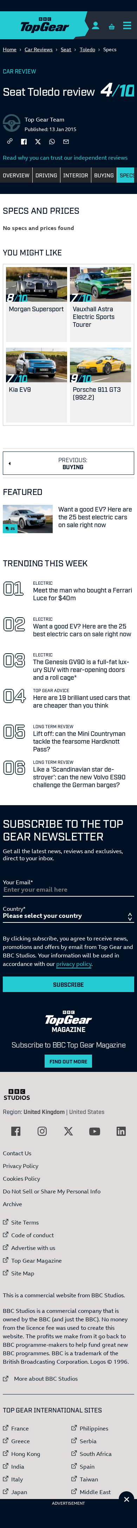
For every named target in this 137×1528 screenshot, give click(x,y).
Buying (104, 175)
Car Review (19, 71)
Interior (75, 175)
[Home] (58, 25)
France (20, 1428)
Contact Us (17, 1153)
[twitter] (38, 141)
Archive (12, 1204)
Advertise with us (33, 1247)
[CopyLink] (10, 141)
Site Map (22, 1273)
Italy (17, 1479)
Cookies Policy (21, 1178)
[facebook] (24, 141)
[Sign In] (95, 25)
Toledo (87, 49)
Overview (16, 175)
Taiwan (89, 1479)
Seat (66, 49)
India (17, 1466)
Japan (19, 1491)
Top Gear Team (44, 119)
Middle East (95, 1491)
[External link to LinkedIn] (121, 1131)
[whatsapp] (52, 141)
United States (86, 1111)
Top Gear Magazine (36, 1260)
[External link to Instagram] (42, 1131)
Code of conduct (32, 1235)
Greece (20, 1441)
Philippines (94, 1428)
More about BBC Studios (40, 1378)
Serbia (88, 1441)
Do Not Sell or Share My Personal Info (51, 1191)
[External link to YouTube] (95, 1131)
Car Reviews (39, 49)
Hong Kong (25, 1453)
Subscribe (68, 984)
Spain (87, 1466)
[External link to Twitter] (68, 1131)
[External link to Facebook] (16, 1131)
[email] (66, 141)
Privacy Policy (20, 1165)
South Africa (96, 1453)
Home (10, 49)
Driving (46, 175)
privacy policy (73, 964)
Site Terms (25, 1222)
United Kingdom (44, 1111)
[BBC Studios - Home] (20, 1094)
